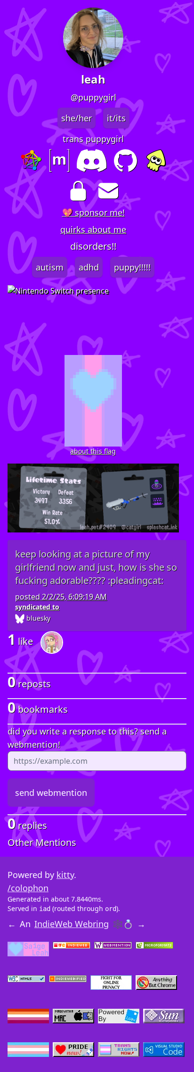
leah (93, 79)
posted (61, 596)
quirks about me (93, 229)
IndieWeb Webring (71, 923)
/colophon (28, 888)
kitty (65, 874)
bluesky (37, 618)
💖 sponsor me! (93, 212)
